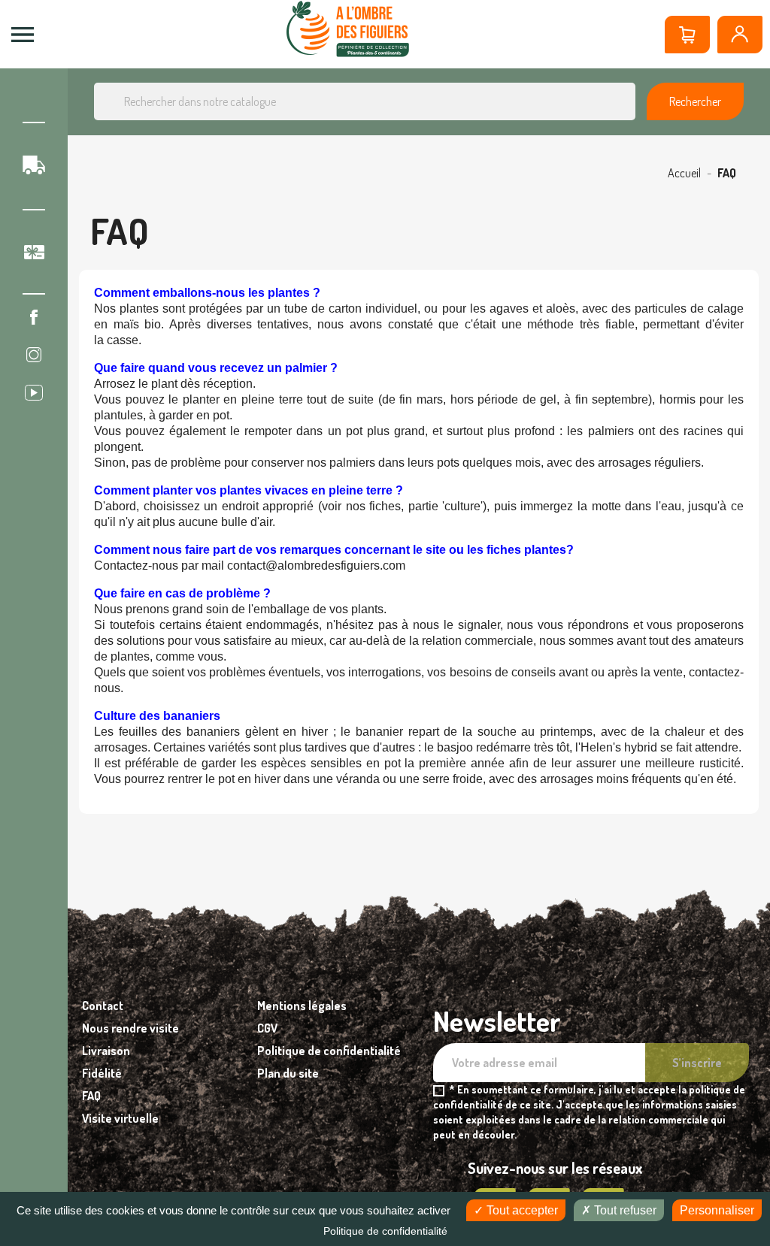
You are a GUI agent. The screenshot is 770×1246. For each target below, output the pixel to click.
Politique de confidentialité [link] (385, 1231)
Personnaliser (717, 1210)
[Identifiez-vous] (739, 34)
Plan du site (288, 1073)
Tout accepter (521, 1210)
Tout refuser (623, 1210)
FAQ (91, 1095)
